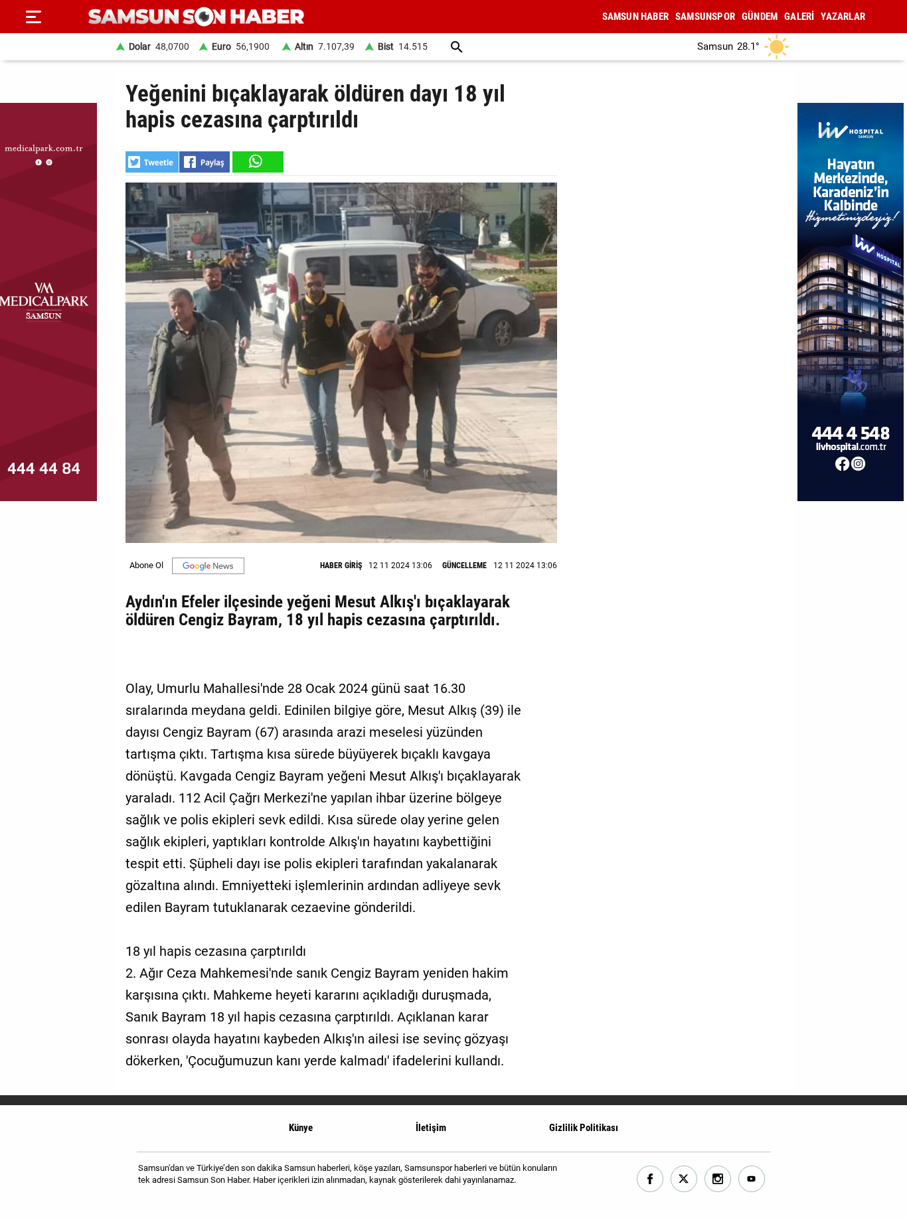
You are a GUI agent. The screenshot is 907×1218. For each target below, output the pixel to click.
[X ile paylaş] (152, 162)
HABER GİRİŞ (341, 565)
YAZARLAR (843, 17)
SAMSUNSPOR (705, 17)
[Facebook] (650, 1179)
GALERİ (799, 17)
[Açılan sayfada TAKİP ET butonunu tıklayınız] (208, 566)
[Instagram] (718, 1179)
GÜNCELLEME (464, 565)
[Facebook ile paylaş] (204, 162)
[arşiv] (457, 47)
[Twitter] (684, 1179)
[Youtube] (752, 1179)
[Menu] (33, 16)
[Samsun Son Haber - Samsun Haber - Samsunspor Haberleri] (196, 17)
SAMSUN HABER (635, 17)
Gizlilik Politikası (583, 1128)
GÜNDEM (760, 17)
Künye (301, 1128)
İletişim (431, 1128)
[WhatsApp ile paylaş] (257, 162)
